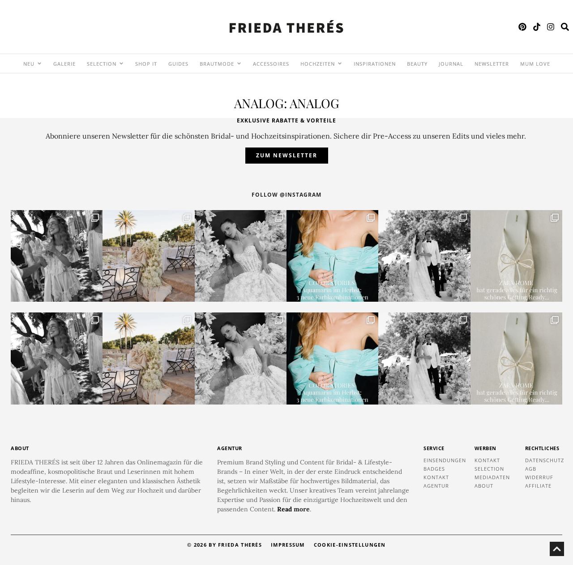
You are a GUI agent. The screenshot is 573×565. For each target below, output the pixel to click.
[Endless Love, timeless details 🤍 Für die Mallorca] (148, 256)
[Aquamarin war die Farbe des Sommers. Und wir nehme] (332, 256)
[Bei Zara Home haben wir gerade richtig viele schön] (516, 256)
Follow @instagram (286, 194)
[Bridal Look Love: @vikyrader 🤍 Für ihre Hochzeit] (240, 256)
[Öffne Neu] (39, 63)
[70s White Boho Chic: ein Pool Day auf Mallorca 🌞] (57, 256)
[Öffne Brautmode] (239, 63)
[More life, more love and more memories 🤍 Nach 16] (424, 256)
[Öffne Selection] (121, 63)
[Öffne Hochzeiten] (339, 63)
